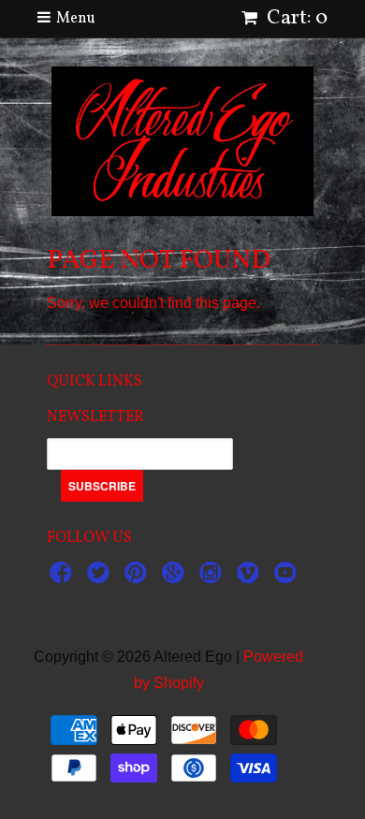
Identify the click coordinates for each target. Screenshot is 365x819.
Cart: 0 (295, 18)
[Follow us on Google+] (176, 578)
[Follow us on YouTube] (288, 578)
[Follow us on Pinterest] (138, 578)
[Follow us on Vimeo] (251, 578)
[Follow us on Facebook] (64, 578)
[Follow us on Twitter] (101, 578)
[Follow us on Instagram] (213, 578)
